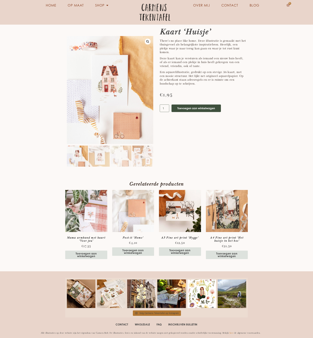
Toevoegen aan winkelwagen (196, 108)
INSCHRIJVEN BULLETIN (182, 324)
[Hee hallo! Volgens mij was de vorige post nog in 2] (232, 293)
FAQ (159, 324)
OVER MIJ (201, 5)
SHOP (100, 5)
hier (231, 333)
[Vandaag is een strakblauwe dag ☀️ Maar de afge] (141, 293)
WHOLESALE (142, 324)
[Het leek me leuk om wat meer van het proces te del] (171, 293)
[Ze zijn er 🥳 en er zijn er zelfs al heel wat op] (81, 293)
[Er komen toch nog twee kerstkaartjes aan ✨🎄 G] (111, 293)
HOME (51, 5)
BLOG (254, 5)
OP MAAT (76, 5)
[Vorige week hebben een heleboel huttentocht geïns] (201, 293)
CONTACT (229, 5)
